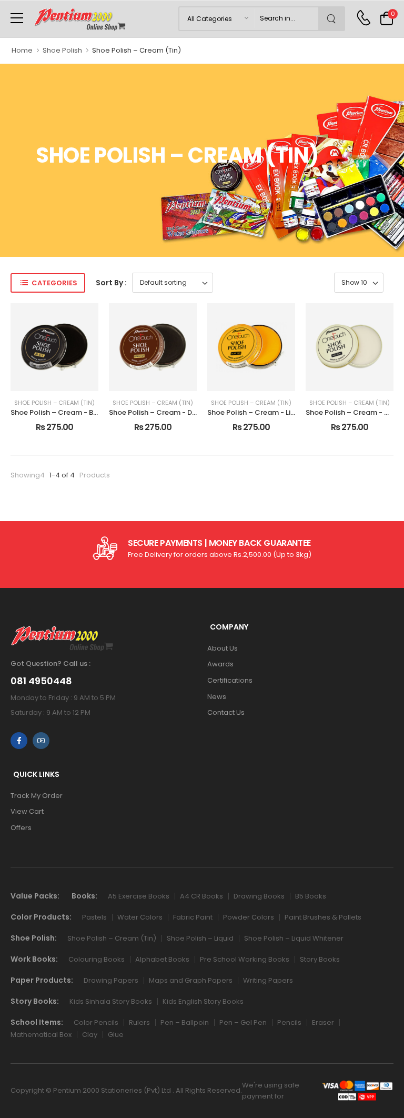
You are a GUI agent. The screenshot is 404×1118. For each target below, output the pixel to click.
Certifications (229, 680)
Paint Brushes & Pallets (323, 917)
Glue (116, 1034)
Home (22, 50)
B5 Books (310, 896)
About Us (222, 648)
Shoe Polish (62, 50)
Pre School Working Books (244, 959)
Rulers (139, 1022)
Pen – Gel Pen (243, 1022)
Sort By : (111, 282)
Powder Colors (248, 917)
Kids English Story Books (203, 1001)
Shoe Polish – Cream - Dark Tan (163, 412)
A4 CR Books (201, 896)
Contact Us (226, 712)
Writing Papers (268, 980)
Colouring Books (96, 959)
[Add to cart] (54, 379)
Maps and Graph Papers (191, 980)
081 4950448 (41, 681)
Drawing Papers (111, 980)
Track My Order (37, 796)
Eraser (323, 1022)
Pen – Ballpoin (184, 1022)
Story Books (320, 959)
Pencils (289, 1022)
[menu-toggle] (17, 18)
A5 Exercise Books (138, 896)
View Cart (27, 811)
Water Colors (140, 917)
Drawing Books (259, 896)
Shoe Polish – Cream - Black (59, 412)
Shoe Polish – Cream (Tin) (54, 403)
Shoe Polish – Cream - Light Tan (262, 412)
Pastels (94, 917)
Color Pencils (96, 1022)
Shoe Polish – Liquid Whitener (294, 938)
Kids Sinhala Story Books (110, 1001)
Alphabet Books (162, 959)
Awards (220, 664)
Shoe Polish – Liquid (200, 938)
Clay (89, 1034)
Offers (21, 828)
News (216, 697)
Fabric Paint (193, 917)
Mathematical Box (41, 1034)
